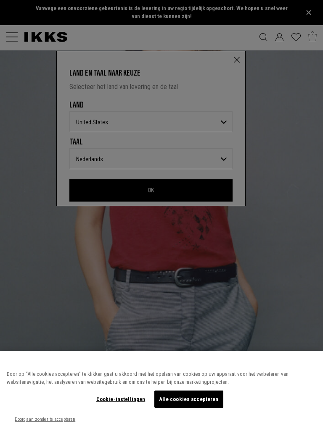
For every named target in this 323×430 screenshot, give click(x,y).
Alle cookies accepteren (189, 399)
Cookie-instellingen (120, 399)
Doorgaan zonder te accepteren (45, 419)
